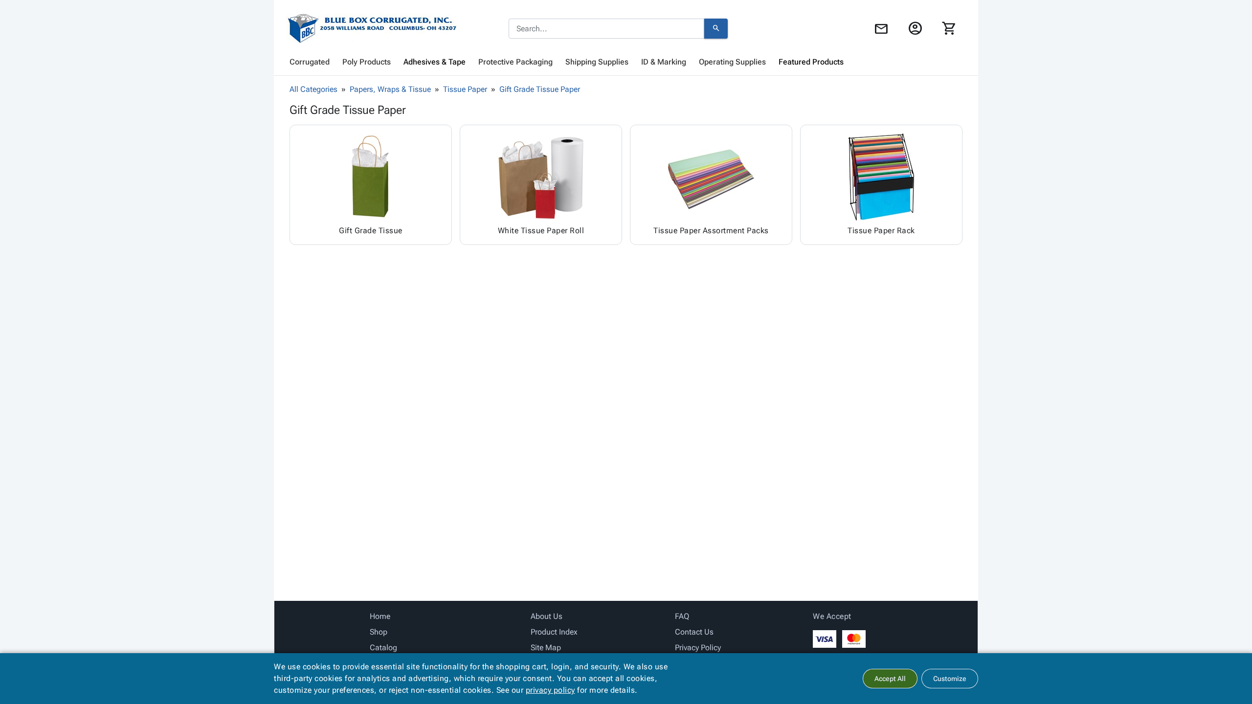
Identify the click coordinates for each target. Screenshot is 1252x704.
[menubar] (626, 62)
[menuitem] (309, 62)
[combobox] (606, 29)
